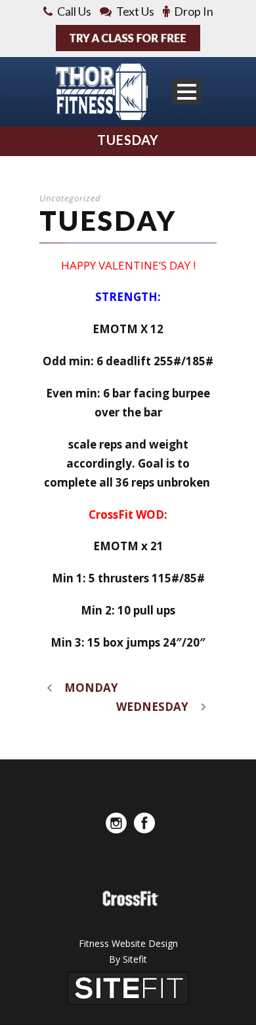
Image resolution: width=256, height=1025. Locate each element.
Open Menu (187, 91)
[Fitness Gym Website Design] (128, 987)
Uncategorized (70, 198)
